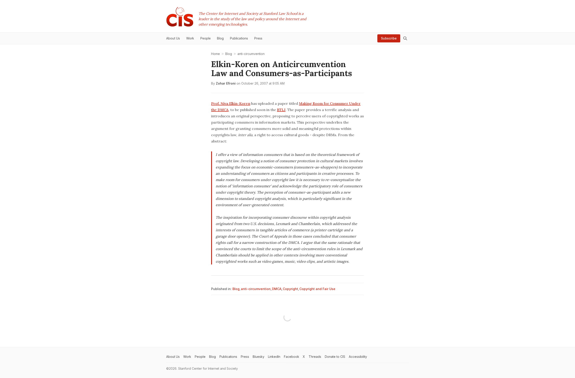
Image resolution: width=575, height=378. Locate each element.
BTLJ (281, 109)
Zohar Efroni (226, 83)
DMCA (276, 289)
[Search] (405, 38)
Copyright (290, 289)
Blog (235, 289)
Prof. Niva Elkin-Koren (230, 103)
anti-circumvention (256, 289)
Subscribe (389, 38)
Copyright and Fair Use (317, 289)
